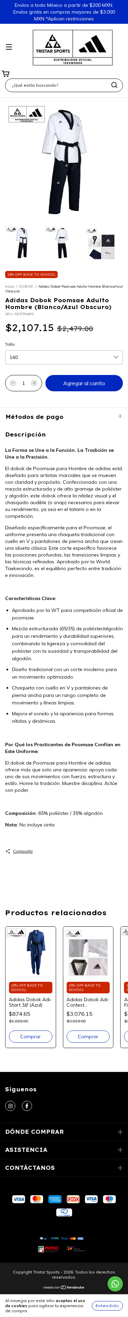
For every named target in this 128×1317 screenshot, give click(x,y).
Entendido (107, 1305)
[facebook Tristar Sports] (27, 1106)
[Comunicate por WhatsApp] (115, 1284)
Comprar (30, 1036)
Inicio (9, 286)
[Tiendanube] (64, 1288)
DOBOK (26, 286)
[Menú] (8, 47)
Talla (10, 344)
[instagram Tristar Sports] (10, 1106)
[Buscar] (114, 85)
